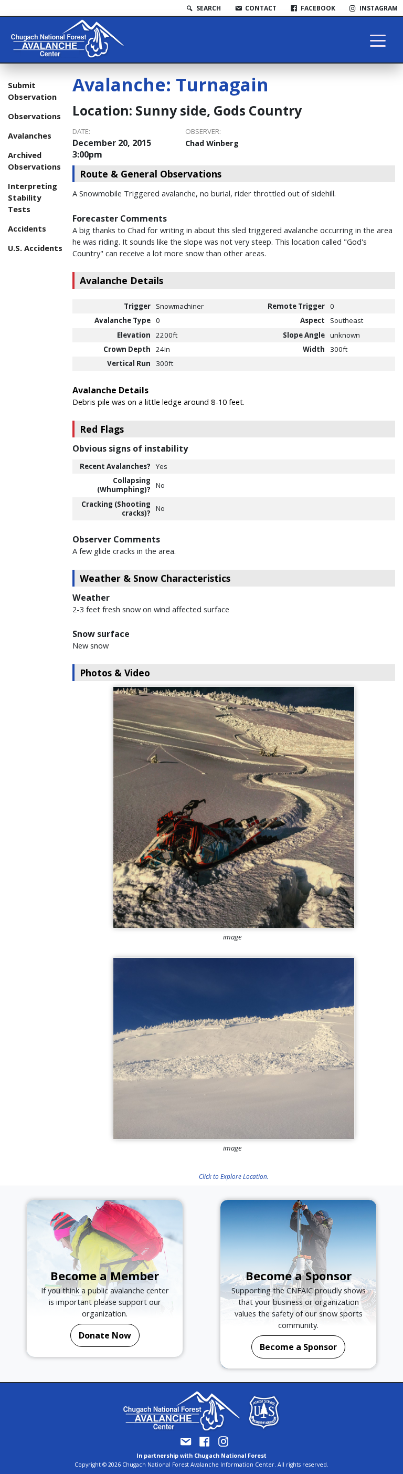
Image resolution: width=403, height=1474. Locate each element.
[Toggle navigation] (378, 40)
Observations (34, 116)
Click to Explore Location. (234, 1176)
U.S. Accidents (35, 248)
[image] (233, 807)
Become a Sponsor (298, 1347)
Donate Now (105, 1335)
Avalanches (29, 135)
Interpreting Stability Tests (32, 197)
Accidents (27, 228)
